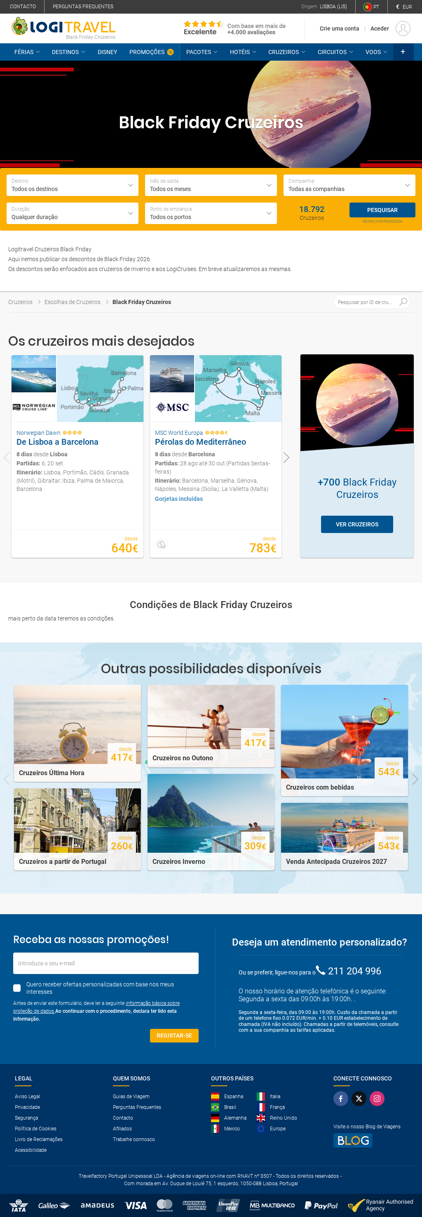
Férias (23, 52)
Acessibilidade (31, 1150)
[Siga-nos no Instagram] (377, 1098)
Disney (107, 52)
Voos (373, 52)
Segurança (26, 1118)
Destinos (65, 52)
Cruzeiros (283, 52)
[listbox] (72, 213)
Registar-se (174, 1035)
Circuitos (332, 52)
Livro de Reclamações (39, 1139)
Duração (21, 209)
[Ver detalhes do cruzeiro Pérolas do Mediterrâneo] (216, 456)
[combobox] (72, 185)
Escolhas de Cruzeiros (73, 302)
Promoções (146, 52)
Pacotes (198, 52)
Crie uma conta (339, 28)
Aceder (379, 28)
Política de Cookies (35, 1129)
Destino (20, 181)
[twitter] (359, 1098)
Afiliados (122, 1129)
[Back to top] (402, 1168)
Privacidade (27, 1107)
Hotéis (240, 52)
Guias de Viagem (131, 1096)
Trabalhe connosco (134, 1139)
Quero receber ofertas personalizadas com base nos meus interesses (100, 988)
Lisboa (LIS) (333, 6)
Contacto (23, 6)
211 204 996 (354, 971)
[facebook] (341, 1098)
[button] (403, 52)
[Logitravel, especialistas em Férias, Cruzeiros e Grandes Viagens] (63, 26)
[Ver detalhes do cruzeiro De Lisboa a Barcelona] (77, 456)
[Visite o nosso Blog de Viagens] (367, 1140)
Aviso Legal (27, 1096)
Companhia (301, 181)
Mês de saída (164, 181)
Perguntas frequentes (83, 6)
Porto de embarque (171, 209)
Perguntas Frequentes (137, 1107)
